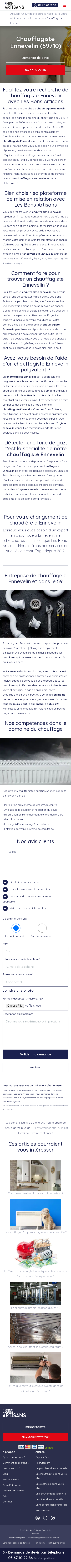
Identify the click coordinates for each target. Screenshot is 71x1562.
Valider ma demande (35, 1054)
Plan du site (39, 1542)
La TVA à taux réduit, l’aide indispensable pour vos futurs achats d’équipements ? (35, 1274)
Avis (5, 1496)
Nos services (43, 1510)
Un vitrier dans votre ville (49, 1499)
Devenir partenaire (13, 1490)
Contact (7, 1501)
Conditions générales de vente (16, 1542)
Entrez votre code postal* (18, 974)
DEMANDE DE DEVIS (35, 1427)
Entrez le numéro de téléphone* (21, 959)
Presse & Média (11, 1479)
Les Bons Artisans (33, 1530)
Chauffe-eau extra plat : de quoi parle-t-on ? (35, 1193)
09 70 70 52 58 (47, 5)
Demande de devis (35, 58)
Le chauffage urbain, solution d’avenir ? (35, 1307)
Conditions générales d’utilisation (43, 1537)
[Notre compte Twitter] (53, 1518)
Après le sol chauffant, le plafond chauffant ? (35, 1346)
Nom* (6, 943)
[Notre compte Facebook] (45, 1518)
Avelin (6, 263)
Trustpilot (11, 851)
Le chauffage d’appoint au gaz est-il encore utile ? (35, 1232)
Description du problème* (18, 1014)
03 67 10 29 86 (35, 70)
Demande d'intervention (35, 1437)
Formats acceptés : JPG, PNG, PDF (23, 998)
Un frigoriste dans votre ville (51, 1504)
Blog (5, 1473)
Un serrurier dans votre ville (51, 1493)
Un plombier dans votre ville (51, 1468)
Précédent (36, 1067)
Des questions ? (12, 1468)
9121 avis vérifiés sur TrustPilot (49, 1127)
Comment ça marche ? (16, 1462)
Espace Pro (42, 1457)
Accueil (14, 13)
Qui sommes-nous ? (14, 1457)
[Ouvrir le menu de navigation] (64, 5)
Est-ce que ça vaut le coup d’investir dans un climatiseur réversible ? (35, 1388)
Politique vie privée (56, 1542)
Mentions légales (17, 1537)
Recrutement (43, 1462)
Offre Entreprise (12, 1485)
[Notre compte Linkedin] (38, 1518)
